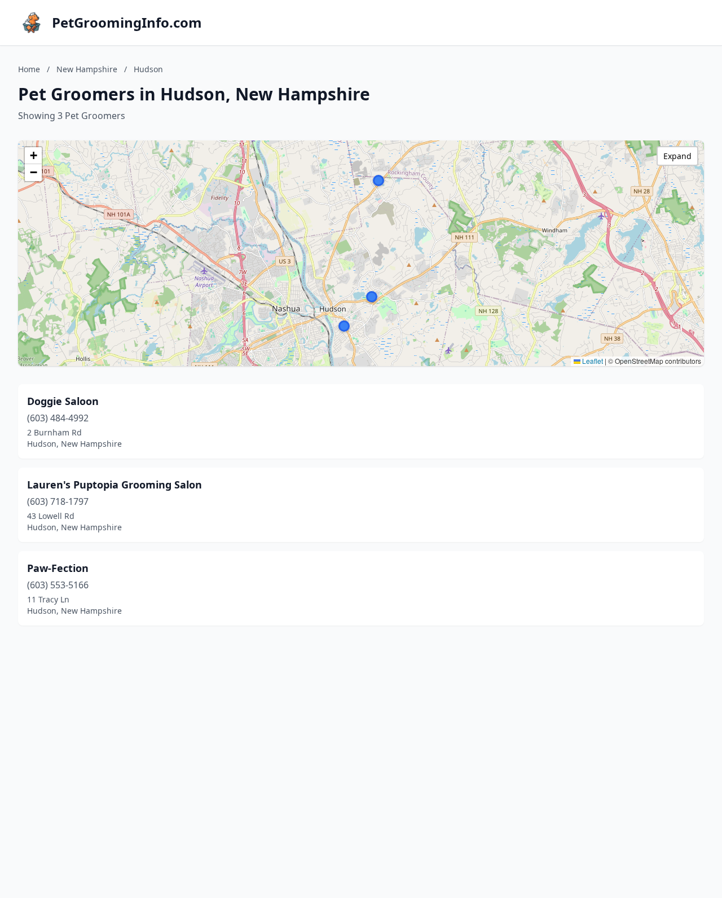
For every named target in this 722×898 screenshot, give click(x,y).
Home (29, 69)
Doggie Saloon (63, 401)
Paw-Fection (58, 568)
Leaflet (591, 361)
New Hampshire (86, 69)
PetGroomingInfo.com (127, 23)
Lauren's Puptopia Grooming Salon (114, 484)
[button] (371, 296)
